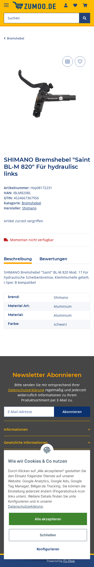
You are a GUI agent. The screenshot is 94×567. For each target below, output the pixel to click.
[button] (65, 5)
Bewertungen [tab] (53, 259)
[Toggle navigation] (6, 3)
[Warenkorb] (85, 5)
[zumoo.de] (34, 5)
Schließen (48, 535)
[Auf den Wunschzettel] (80, 61)
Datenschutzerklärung (26, 390)
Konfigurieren (48, 549)
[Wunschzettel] (75, 5)
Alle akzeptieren (48, 519)
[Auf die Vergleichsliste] (67, 61)
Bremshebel (31, 203)
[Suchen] (84, 18)
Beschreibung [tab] (18, 259)
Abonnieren (72, 411)
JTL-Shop (69, 561)
